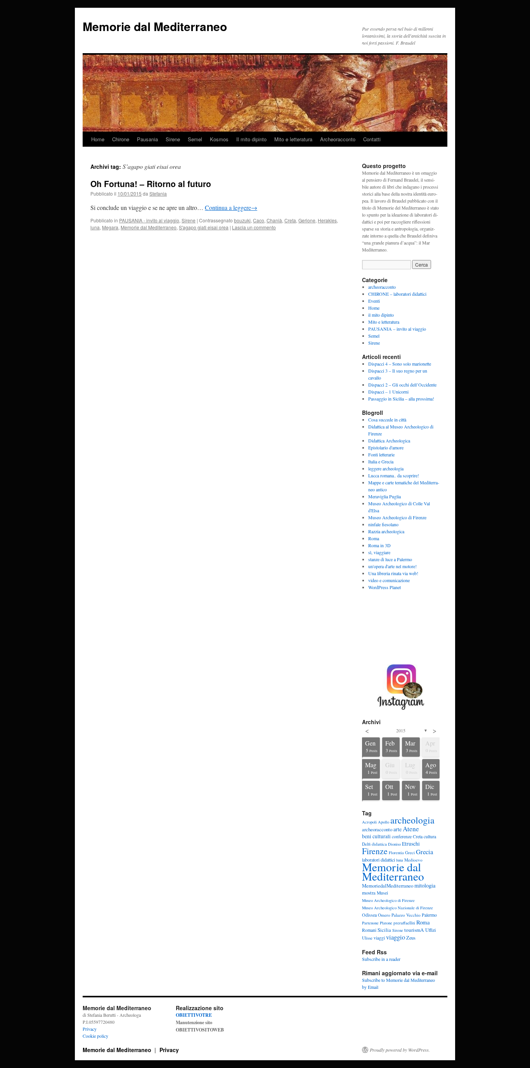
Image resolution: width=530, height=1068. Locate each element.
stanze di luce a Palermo (390, 559)
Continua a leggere (231, 207)
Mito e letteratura (293, 139)
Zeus (411, 937)
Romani (369, 930)
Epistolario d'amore (386, 447)
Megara (110, 227)
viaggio (395, 937)
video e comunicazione (389, 580)
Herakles (327, 220)
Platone (386, 923)
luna (95, 227)
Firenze (375, 850)
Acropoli (369, 822)
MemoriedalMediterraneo (387, 885)
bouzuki (242, 220)
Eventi (374, 301)
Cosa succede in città (387, 419)
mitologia (424, 885)
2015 (400, 730)
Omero (384, 915)
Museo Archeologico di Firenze (397, 517)
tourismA (414, 929)
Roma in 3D (379, 545)
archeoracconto (382, 287)
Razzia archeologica (386, 531)
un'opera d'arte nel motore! (392, 566)
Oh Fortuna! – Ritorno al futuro (150, 183)
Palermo (429, 915)
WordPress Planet (384, 587)
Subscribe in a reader (381, 959)
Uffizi (430, 930)
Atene (411, 828)
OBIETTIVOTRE (194, 1015)
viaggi (379, 938)
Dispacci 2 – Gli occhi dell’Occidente (402, 384)
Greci (410, 852)
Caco (258, 220)
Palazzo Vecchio (406, 915)
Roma (373, 538)
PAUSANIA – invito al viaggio (397, 329)
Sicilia (384, 929)
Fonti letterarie (381, 454)
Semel (195, 139)
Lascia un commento (254, 227)
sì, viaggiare (379, 552)
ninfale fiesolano (383, 524)
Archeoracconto (337, 139)
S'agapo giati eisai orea (204, 227)
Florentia (396, 852)
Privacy (90, 1029)
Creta (290, 220)
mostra (369, 892)
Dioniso (394, 844)
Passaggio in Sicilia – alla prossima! (401, 398)
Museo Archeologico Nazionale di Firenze (397, 907)
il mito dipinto (381, 315)
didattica (379, 844)
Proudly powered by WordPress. (400, 1050)
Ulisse (367, 938)
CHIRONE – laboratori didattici (397, 294)
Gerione (306, 220)
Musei (382, 893)
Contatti (372, 139)
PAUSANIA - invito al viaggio (149, 220)
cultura (430, 836)
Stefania (158, 193)
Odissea (369, 915)
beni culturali (376, 836)
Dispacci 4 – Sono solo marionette (399, 364)
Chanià (274, 220)
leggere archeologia (386, 468)
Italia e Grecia (380, 461)
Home (97, 139)
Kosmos (219, 139)
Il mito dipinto (251, 139)
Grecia (424, 851)
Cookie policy (95, 1036)
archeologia (412, 820)
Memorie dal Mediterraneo (155, 26)
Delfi (366, 844)
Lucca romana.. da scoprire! (393, 475)
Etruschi (411, 843)
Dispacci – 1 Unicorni (388, 391)
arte (397, 829)
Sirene (173, 139)
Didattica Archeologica (389, 440)
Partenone (370, 923)
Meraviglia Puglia (384, 496)
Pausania (147, 139)
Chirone (120, 139)
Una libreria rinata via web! (393, 573)
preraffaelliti (404, 923)
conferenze (402, 836)
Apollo (383, 822)
